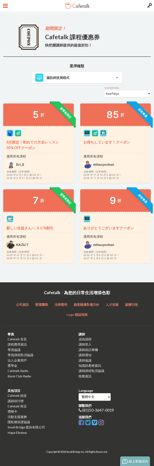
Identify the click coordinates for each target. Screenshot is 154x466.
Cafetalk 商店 (17, 406)
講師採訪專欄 (88, 350)
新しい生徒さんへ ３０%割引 (30, 228)
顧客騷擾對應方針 (86, 304)
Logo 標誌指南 (77, 314)
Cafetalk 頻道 (17, 395)
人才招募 (112, 304)
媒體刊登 (131, 304)
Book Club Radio (19, 376)
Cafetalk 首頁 (17, 339)
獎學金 (12, 365)
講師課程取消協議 (91, 371)
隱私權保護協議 (19, 422)
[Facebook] (82, 423)
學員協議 (14, 350)
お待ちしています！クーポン (106, 142)
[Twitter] (88, 423)
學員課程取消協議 (20, 355)
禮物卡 (12, 411)
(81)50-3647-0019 (98, 410)
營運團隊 (41, 304)
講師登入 (85, 344)
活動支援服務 (17, 417)
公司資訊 (22, 304)
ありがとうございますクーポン (108, 228)
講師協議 (85, 360)
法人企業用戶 (17, 360)
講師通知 (85, 355)
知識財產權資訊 (90, 365)
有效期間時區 (111, 87)
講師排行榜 (16, 401)
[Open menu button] (5, 6)
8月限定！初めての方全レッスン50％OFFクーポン (32, 145)
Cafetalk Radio (18, 371)
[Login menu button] (149, 6)
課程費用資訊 (17, 344)
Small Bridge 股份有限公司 (26, 427)
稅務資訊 (85, 376)
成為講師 (85, 339)
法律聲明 (61, 304)
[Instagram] (101, 423)
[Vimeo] (95, 423)
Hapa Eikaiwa (17, 432)
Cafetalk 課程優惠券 (72, 36)
